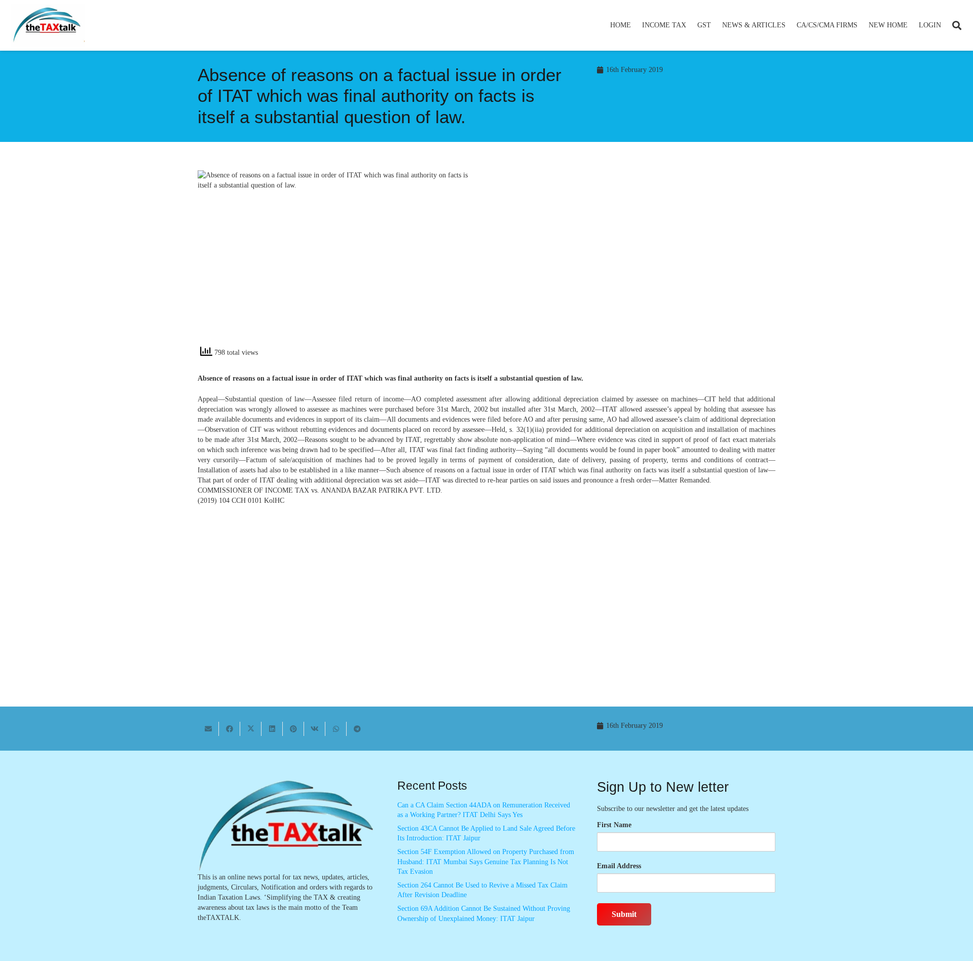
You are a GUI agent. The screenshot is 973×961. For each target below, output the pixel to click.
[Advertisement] (636, 261)
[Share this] (229, 729)
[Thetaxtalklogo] (48, 25)
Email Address (619, 866)
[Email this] (208, 729)
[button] (690, 25)
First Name (614, 825)
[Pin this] (293, 729)
